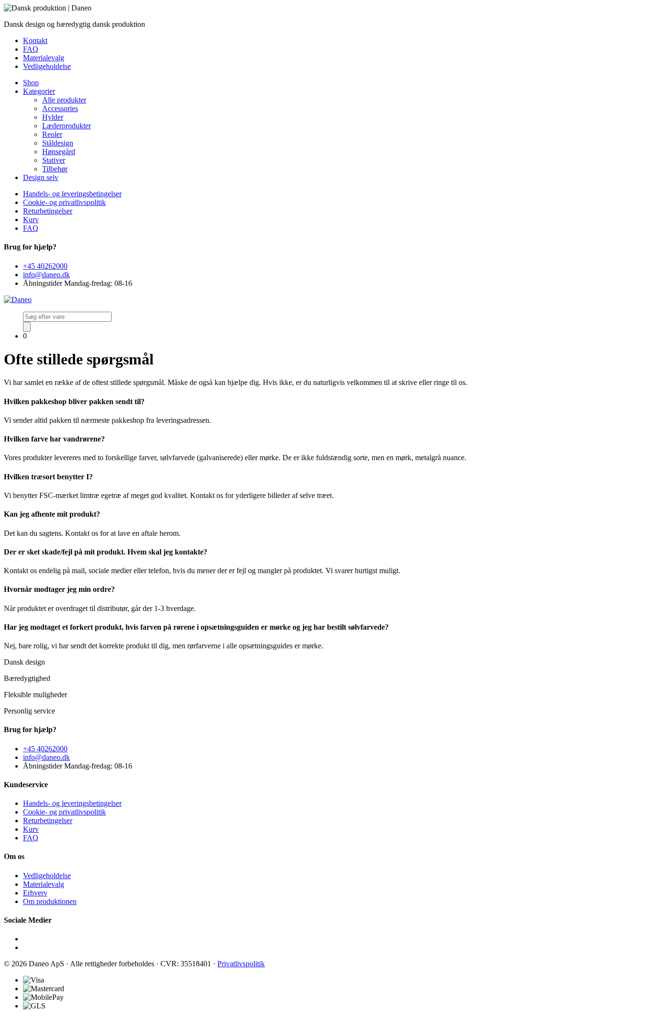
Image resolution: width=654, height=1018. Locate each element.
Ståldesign (57, 143)
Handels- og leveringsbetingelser (72, 194)
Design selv (40, 177)
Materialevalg (43, 58)
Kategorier (39, 91)
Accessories (60, 108)
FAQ (30, 49)
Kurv (31, 219)
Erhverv (35, 893)
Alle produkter (64, 100)
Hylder (52, 117)
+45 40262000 (45, 266)
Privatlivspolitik (241, 964)
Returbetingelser (47, 211)
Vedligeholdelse (47, 66)
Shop (31, 83)
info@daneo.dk (46, 275)
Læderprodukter (66, 126)
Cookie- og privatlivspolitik (64, 202)
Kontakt (35, 40)
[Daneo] (18, 299)
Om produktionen (50, 901)
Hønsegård (58, 151)
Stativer (53, 160)
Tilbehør (55, 169)
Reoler (52, 134)
